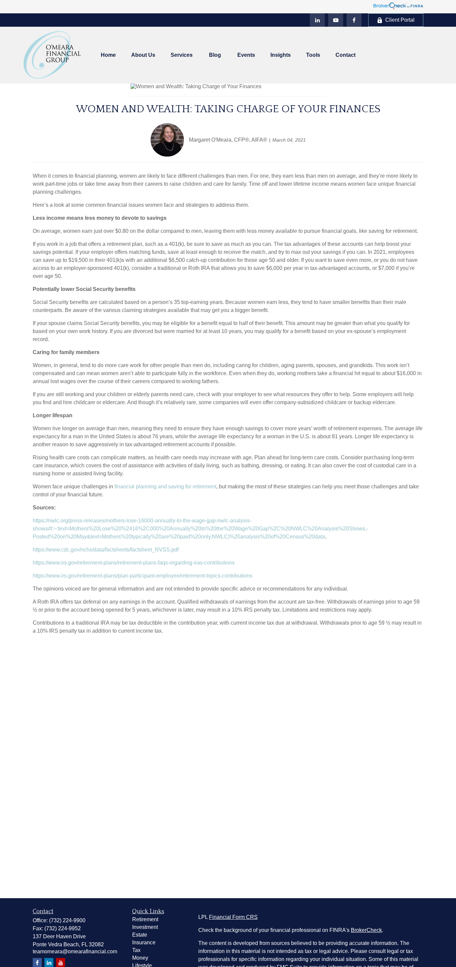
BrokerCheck (366, 930)
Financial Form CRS (233, 917)
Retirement (145, 919)
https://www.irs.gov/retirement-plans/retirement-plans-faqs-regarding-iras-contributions (134, 563)
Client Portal (400, 20)
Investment (145, 927)
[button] (108, 55)
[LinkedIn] (317, 20)
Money (140, 958)
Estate (139, 935)
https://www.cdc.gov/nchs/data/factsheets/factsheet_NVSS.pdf (106, 549)
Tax (136, 950)
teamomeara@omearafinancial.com (75, 951)
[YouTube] (335, 20)
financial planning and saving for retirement (165, 486)
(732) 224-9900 (67, 920)
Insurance (144, 942)
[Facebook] (354, 20)
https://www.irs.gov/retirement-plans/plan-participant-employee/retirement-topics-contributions (142, 576)
